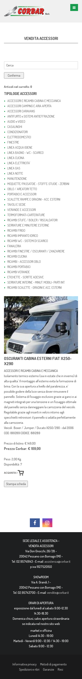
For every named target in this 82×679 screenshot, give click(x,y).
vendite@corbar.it (58, 593)
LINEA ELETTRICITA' (18, 163)
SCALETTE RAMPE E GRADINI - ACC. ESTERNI (33, 199)
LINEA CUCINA (15, 158)
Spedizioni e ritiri (29, 669)
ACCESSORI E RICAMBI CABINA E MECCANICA (34, 101)
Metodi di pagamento (53, 664)
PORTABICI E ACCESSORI (21, 194)
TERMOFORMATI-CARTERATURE (26, 215)
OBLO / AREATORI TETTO (22, 189)
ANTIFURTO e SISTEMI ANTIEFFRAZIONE (31, 116)
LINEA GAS (13, 168)
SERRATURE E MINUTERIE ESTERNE (28, 225)
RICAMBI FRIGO (16, 230)
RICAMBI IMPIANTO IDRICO (22, 236)
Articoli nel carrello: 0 (18, 87)
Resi (60, 669)
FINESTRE (13, 142)
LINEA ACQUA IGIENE (19, 147)
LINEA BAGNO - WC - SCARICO (25, 153)
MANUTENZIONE (17, 179)
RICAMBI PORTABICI (18, 267)
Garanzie (48, 669)
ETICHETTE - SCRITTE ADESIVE (25, 277)
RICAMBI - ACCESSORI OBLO (24, 262)
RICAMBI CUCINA (17, 256)
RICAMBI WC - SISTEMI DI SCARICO (27, 241)
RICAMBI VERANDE (18, 272)
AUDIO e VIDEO (16, 122)
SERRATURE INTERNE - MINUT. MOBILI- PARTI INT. (36, 282)
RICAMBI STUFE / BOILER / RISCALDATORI (32, 220)
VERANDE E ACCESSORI (21, 210)
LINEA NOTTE (15, 173)
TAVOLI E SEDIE (16, 205)
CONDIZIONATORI (17, 132)
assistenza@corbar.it (57, 561)
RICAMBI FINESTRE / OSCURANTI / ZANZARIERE (36, 251)
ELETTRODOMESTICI (19, 137)
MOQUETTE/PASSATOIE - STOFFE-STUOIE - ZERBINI (38, 184)
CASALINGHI (14, 127)
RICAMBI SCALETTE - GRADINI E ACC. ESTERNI (34, 288)
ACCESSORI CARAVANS (21, 111)
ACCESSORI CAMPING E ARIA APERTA (29, 106)
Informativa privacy (25, 664)
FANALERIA (14, 246)
